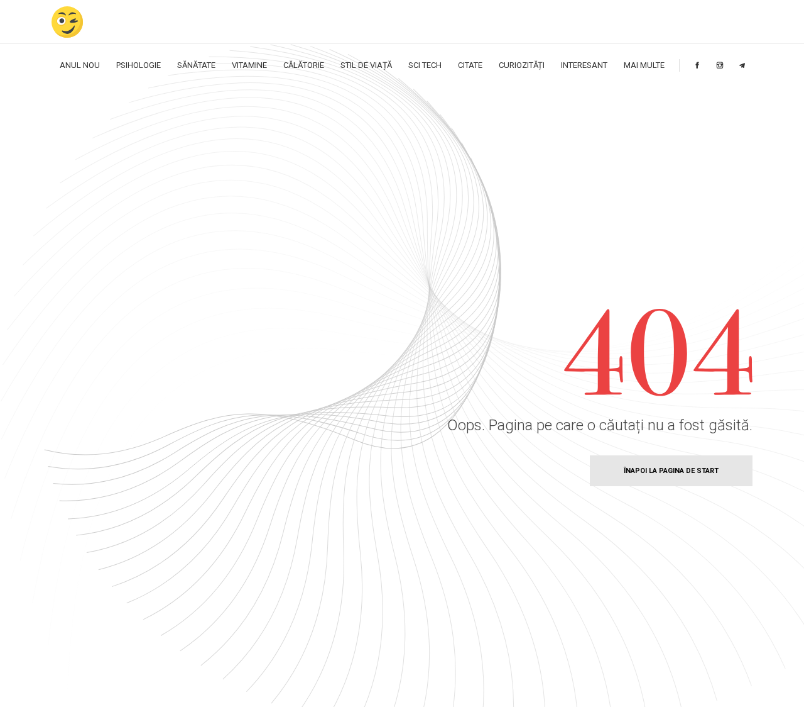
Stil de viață (366, 65)
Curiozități (522, 65)
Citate (470, 65)
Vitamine (249, 65)
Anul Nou (80, 65)
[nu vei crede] (67, 21)
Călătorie (303, 65)
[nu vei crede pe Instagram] (720, 65)
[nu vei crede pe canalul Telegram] (742, 65)
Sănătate (196, 65)
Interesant (584, 65)
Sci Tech (425, 65)
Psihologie (138, 65)
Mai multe (644, 65)
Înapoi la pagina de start (671, 471)
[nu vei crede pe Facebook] (697, 65)
